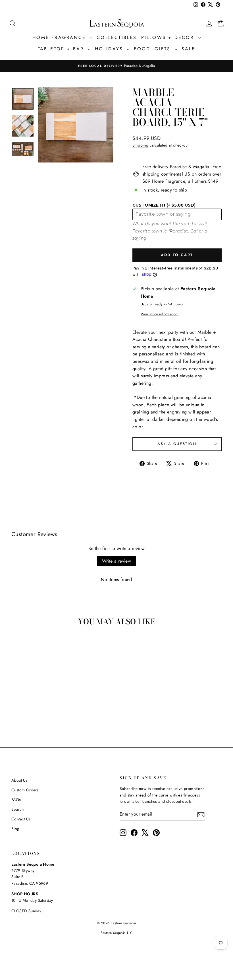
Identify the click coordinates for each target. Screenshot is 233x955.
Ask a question (176, 443)
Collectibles (117, 37)
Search (17, 809)
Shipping (140, 145)
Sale (188, 49)
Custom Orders (25, 790)
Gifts (164, 49)
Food (142, 49)
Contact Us (21, 819)
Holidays (110, 49)
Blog (15, 828)
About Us (19, 780)
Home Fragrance (60, 37)
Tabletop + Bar (62, 49)
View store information (159, 314)
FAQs (16, 799)
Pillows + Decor (168, 37)
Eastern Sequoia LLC (117, 932)
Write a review (116, 561)
